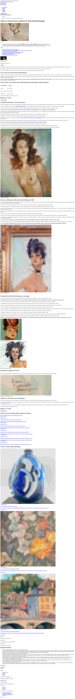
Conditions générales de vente (7, 692)
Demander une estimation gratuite (6, 14)
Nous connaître (4, 7)
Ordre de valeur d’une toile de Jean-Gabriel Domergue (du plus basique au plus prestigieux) (17, 50)
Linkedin (3, 689)
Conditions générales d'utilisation (7, 694)
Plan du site (4, 695)
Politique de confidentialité (6, 693)
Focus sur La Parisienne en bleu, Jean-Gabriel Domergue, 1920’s (12, 52)
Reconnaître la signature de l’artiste (8, 54)
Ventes (3, 8)
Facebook (4, 688)
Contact (3, 11)
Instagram (4, 687)
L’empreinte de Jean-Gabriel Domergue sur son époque (11, 53)
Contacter (2, 65)
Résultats (3, 9)
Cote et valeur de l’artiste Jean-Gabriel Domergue (10, 49)
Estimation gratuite (3, 13)
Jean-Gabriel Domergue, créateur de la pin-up (9, 51)
